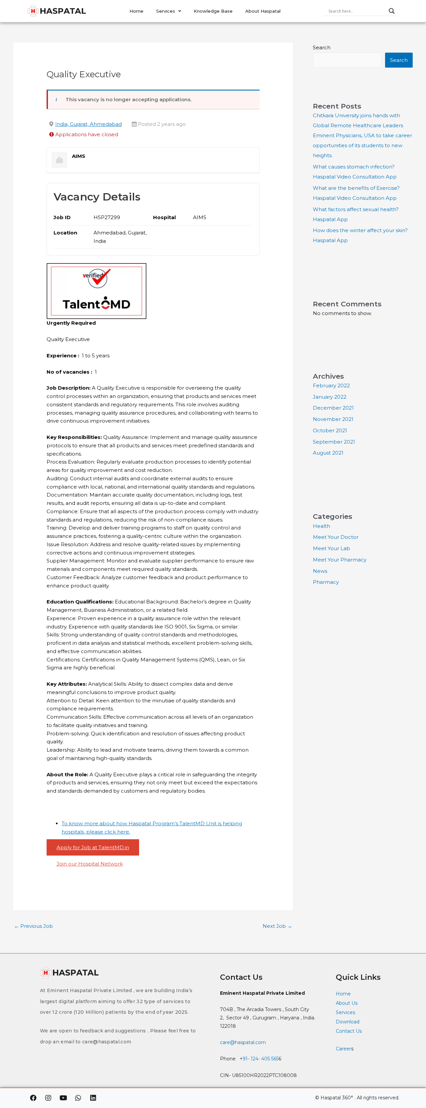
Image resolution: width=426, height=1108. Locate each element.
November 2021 (333, 419)
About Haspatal (263, 11)
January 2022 (329, 397)
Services (165, 11)
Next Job (277, 926)
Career (343, 1049)
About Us (346, 1003)
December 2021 (333, 408)
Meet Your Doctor (335, 537)
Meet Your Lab (331, 548)
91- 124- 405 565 (261, 1059)
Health (321, 526)
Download (347, 1022)
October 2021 (330, 430)
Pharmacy (326, 582)
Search (321, 47)
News (320, 571)
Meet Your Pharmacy (339, 559)
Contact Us (349, 1031)
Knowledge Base (213, 11)
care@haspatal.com (243, 1042)
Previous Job (33, 926)
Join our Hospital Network (90, 864)
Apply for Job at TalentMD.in (93, 847)
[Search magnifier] (391, 11)
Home (136, 11)
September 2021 (334, 442)
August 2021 (328, 453)
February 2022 (331, 385)
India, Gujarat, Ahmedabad (88, 124)
